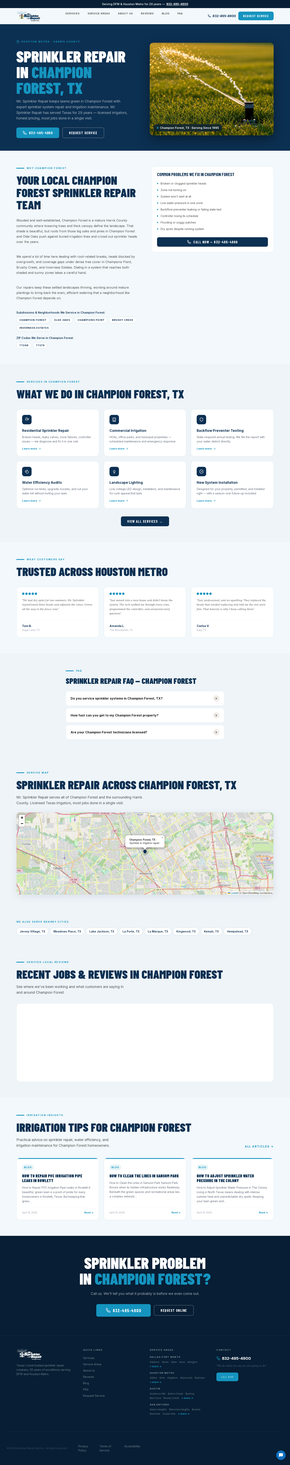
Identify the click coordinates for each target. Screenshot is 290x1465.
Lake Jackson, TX (101, 931)
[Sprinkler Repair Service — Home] (28, 15)
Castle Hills (169, 1413)
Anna (182, 1362)
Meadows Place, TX (67, 931)
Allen (174, 1362)
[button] (145, 851)
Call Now (227, 1376)
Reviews (147, 13)
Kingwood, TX (186, 931)
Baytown (200, 1377)
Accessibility (132, 1446)
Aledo (165, 1362)
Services (72, 13)
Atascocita (186, 1377)
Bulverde (155, 1413)
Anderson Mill (158, 1393)
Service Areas (99, 13)
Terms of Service (105, 1448)
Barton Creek (175, 1393)
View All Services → (145, 521)
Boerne (196, 1409)
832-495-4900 (177, 4)
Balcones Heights (179, 1409)
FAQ (180, 13)
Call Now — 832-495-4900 (215, 242)
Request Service (256, 16)
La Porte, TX (131, 931)
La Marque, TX (158, 931)
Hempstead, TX (237, 931)
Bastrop (190, 1393)
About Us (125, 13)
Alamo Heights (158, 1409)
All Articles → (259, 1146)
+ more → (155, 1366)
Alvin (162, 1377)
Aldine (153, 1377)
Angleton (172, 1377)
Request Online (174, 1310)
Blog (165, 13)
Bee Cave (155, 1398)
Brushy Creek (171, 1398)
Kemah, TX (211, 931)
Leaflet (234, 893)
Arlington (192, 1362)
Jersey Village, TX (32, 931)
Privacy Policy (83, 1448)
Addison (154, 1362)
